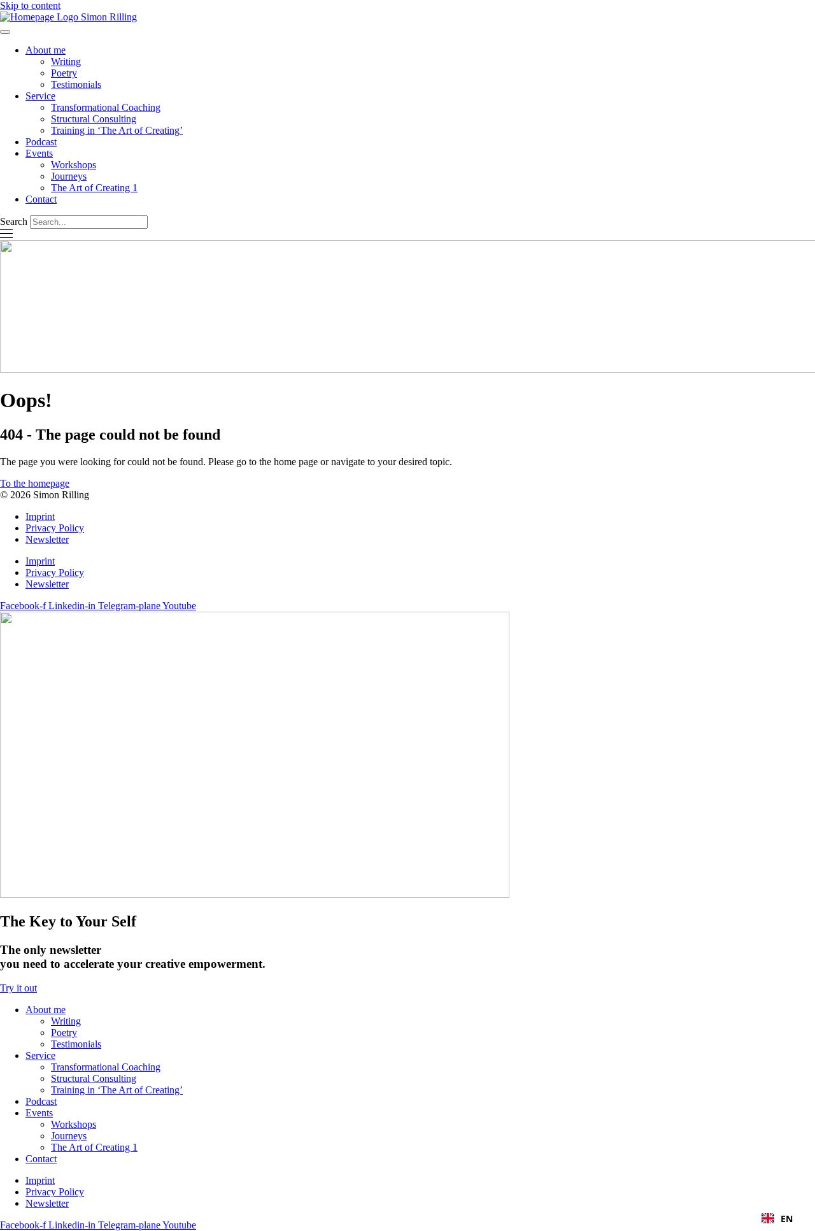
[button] (777, 1218)
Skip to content (30, 5)
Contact (41, 199)
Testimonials (76, 84)
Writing (66, 61)
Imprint (40, 516)
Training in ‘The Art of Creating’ (117, 130)
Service (40, 95)
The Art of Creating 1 (94, 187)
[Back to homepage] (68, 16)
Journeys (69, 176)
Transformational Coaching (105, 107)
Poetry (64, 73)
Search (13, 221)
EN (787, 1219)
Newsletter (47, 539)
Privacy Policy (54, 527)
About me (45, 50)
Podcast (41, 141)
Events (39, 153)
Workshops (73, 164)
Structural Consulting (93, 118)
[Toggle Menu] (5, 32)
